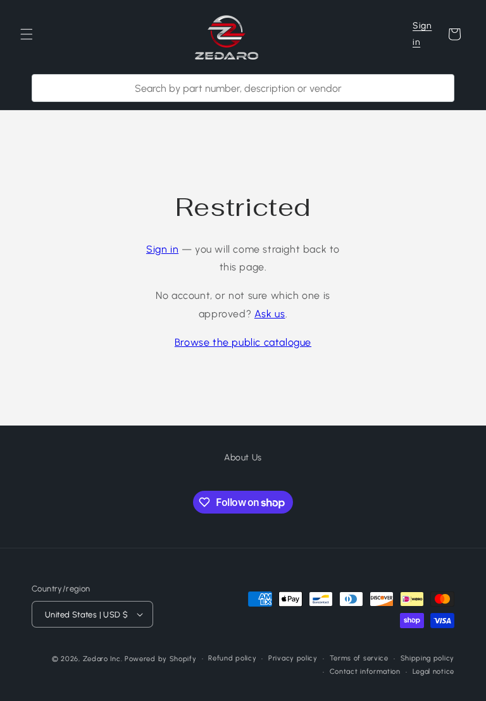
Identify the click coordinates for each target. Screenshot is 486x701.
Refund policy (232, 658)
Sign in (422, 33)
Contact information (365, 671)
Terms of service (359, 658)
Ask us (269, 314)
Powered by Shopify (161, 659)
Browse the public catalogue (243, 342)
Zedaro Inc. (103, 659)
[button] (26, 34)
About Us (243, 457)
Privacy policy (293, 658)
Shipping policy (428, 658)
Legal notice (433, 671)
